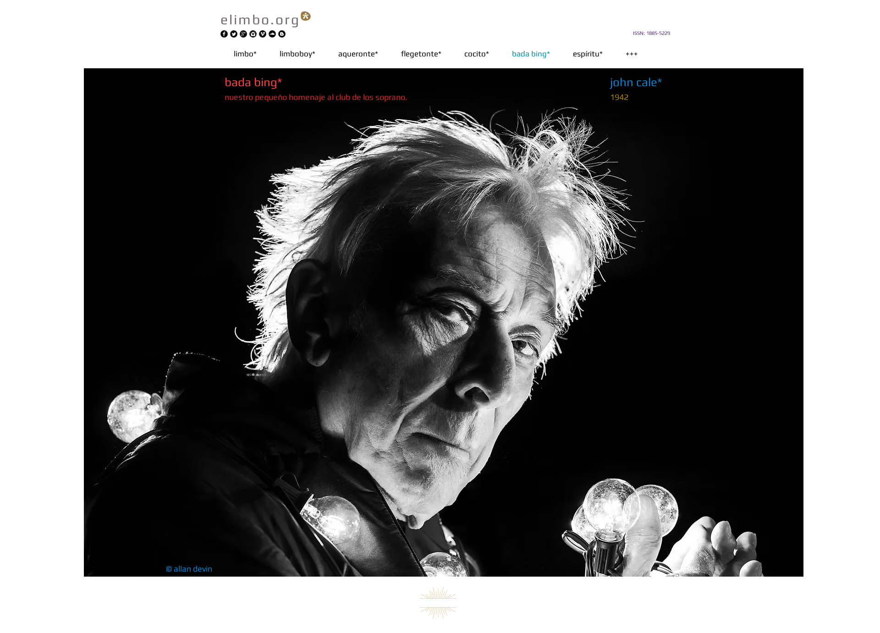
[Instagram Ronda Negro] (253, 34)
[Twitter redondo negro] (233, 34)
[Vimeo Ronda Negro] (262, 34)
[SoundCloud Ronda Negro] (272, 34)
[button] (358, 54)
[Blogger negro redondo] (282, 34)
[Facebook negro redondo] (224, 34)
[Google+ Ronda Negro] (243, 34)
